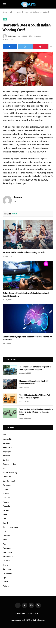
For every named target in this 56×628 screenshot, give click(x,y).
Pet (4, 544)
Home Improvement (11, 527)
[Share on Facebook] (10, 46)
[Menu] (4, 4)
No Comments (36, 36)
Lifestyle (6, 535)
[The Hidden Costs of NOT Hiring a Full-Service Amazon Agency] (10, 398)
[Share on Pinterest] (40, 46)
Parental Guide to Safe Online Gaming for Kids (24, 252)
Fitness (6, 510)
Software (6, 561)
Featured (6, 498)
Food (5, 514)
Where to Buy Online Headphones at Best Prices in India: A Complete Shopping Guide (36, 412)
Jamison (13, 36)
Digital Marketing (10, 472)
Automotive (8, 443)
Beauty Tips (7, 447)
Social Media (8, 556)
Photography (8, 548)
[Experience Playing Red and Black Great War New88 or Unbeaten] (28, 318)
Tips (4, 577)
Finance (6, 502)
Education (7, 477)
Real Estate (7, 552)
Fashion (6, 493)
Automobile (7, 439)
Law (4, 531)
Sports (5, 565)
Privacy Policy (34, 614)
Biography (7, 451)
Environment (8, 485)
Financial (6, 506)
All (5, 19)
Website (6, 586)
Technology (7, 573)
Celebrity (6, 460)
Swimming (7, 569)
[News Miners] (28, 4)
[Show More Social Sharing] (50, 46)
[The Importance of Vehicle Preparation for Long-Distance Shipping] (10, 370)
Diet (4, 468)
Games (5, 519)
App (4, 435)
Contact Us (20, 614)
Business (6, 456)
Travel (5, 581)
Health (5, 523)
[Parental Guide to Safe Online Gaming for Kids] (28, 234)
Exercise (6, 489)
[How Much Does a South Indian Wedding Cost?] (28, 69)
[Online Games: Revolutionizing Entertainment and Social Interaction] (28, 275)
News (5, 540)
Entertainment (9, 481)
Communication (9, 464)
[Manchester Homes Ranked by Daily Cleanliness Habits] (10, 384)
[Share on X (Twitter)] (25, 46)
